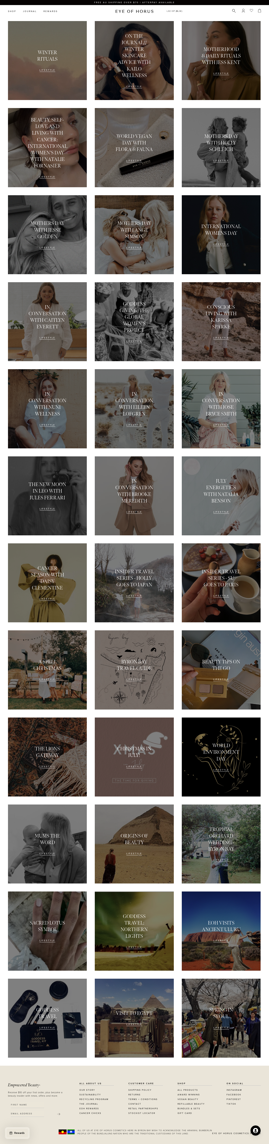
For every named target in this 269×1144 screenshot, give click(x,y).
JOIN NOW (160, 591)
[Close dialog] (213, 518)
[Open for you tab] (256, 1130)
